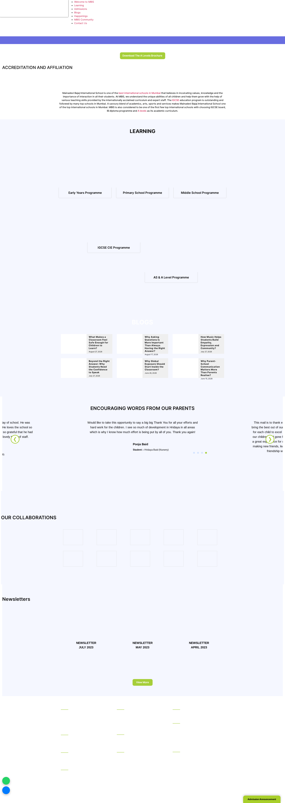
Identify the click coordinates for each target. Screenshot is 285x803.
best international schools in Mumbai (140, 92)
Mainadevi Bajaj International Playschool (139, 741)
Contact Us (80, 23)
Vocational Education (185, 749)
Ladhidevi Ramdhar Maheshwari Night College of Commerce (138, 764)
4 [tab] (206, 453)
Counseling (67, 749)
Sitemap (195, 789)
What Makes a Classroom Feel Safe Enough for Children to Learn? (98, 343)
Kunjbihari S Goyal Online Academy (192, 712)
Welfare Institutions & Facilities (78, 767)
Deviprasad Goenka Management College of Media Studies (198, 739)
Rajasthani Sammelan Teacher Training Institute (194, 760)
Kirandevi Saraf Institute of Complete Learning (193, 775)
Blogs (77, 12)
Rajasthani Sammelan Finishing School (194, 754)
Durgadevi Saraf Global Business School (195, 733)
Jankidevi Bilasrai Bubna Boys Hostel (81, 741)
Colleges (122, 749)
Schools (121, 706)
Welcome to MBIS (84, 1)
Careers (65, 724)
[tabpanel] (142, 449)
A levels (142, 110)
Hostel (64, 732)
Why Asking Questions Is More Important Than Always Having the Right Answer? (155, 344)
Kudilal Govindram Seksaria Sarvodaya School (138, 714)
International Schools (128, 731)
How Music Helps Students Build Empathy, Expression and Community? (211, 343)
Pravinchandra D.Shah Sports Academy (83, 772)
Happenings (81, 16)
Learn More (85, 193)
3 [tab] (202, 453)
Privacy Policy (181, 789)
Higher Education (182, 720)
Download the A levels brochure (142, 55)
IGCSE (175, 100)
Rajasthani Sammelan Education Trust (82, 706)
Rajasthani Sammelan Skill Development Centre (195, 768)
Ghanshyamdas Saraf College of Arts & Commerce (139, 757)
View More (142, 682)
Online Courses (181, 706)
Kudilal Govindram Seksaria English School (141, 719)
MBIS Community (84, 19)
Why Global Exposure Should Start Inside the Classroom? (155, 365)
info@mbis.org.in (95, 785)
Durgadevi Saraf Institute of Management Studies (196, 728)
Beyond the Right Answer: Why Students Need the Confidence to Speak (99, 367)
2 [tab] (198, 453)
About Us (66, 712)
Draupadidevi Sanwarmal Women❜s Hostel (84, 737)
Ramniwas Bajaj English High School (137, 723)
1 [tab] (194, 453)
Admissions (80, 8)
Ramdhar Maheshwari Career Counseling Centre (83, 757)
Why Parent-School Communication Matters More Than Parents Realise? (210, 368)
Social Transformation (73, 716)
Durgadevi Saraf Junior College (134, 770)
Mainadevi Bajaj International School (137, 737)
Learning (79, 5)
